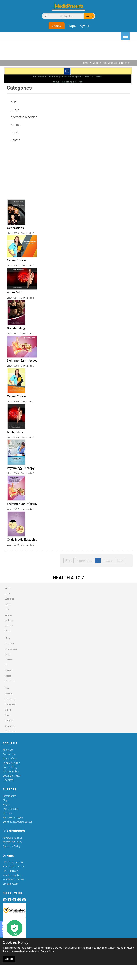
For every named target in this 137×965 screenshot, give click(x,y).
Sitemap (7, 813)
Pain (7, 688)
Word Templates (12, 875)
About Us (8, 750)
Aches (8, 587)
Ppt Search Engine (13, 817)
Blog (5, 800)
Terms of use (10, 758)
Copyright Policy (11, 775)
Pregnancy (10, 699)
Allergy (15, 109)
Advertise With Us (12, 837)
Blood (14, 132)
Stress (8, 715)
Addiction (9, 598)
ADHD (8, 604)
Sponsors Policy (11, 846)
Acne (7, 593)
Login (72, 26)
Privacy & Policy (11, 762)
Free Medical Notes (13, 866)
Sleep (8, 709)
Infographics (9, 796)
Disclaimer (8, 780)
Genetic (9, 670)
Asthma (9, 625)
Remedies (10, 704)
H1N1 (8, 675)
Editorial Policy (11, 771)
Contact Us (9, 754)
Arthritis (16, 125)
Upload (56, 25)
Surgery (9, 720)
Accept (9, 959)
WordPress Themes (13, 879)
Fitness (8, 659)
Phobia (8, 693)
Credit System (10, 883)
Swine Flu (10, 725)
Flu (6, 664)
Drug (7, 638)
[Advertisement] (68, 51)
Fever (8, 654)
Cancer (15, 140)
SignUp (84, 26)
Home (84, 62)
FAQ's (6, 804)
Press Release (10, 808)
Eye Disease (11, 648)
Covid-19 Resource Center (17, 821)
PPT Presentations (13, 862)
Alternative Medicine (24, 117)
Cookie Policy (10, 767)
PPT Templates (11, 870)
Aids (13, 102)
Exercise (9, 643)
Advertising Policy (12, 842)
